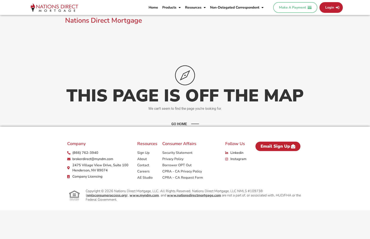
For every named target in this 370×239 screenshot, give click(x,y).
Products (169, 7)
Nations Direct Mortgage (103, 20)
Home (153, 7)
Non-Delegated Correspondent (234, 7)
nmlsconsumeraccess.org (107, 195)
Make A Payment (293, 7)
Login (330, 7)
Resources (193, 7)
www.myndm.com (144, 195)
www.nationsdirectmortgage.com (194, 195)
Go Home (179, 124)
